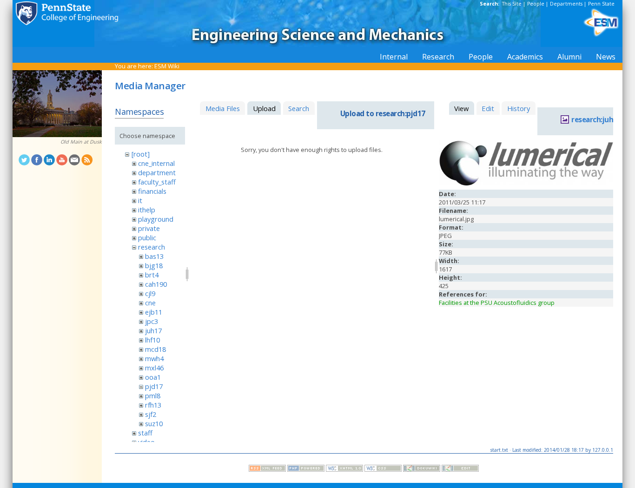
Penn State (601, 3)
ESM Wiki (166, 66)
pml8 (152, 395)
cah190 (156, 284)
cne (150, 302)
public (147, 237)
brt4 (152, 274)
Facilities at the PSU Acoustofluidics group (497, 302)
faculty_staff (157, 181)
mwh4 (154, 358)
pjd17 (154, 386)
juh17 (153, 330)
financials (152, 191)
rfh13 (153, 404)
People (535, 3)
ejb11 (153, 312)
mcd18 (155, 349)
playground (155, 219)
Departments (566, 3)
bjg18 (154, 265)
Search (298, 108)
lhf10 (152, 339)
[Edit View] (460, 469)
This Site (512, 3)
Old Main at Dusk (81, 141)
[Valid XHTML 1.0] (344, 469)
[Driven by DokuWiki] (421, 469)
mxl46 (154, 367)
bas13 (154, 256)
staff (145, 432)
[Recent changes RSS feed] (267, 469)
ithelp (146, 209)
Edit (488, 108)
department (157, 172)
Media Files (222, 108)
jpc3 (151, 321)
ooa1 (153, 377)
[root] (141, 153)
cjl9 (150, 293)
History (518, 108)
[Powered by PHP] (305, 469)
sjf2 (150, 414)
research (151, 246)
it (140, 200)
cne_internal (156, 163)
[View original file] (526, 183)
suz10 (154, 423)
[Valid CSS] (383, 469)
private (149, 228)
